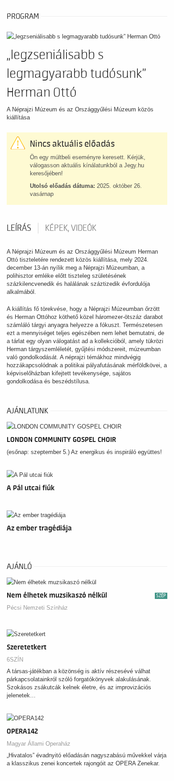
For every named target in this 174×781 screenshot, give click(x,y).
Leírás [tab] (19, 228)
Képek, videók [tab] (70, 228)
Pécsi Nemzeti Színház (37, 607)
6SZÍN (15, 659)
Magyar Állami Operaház (38, 743)
